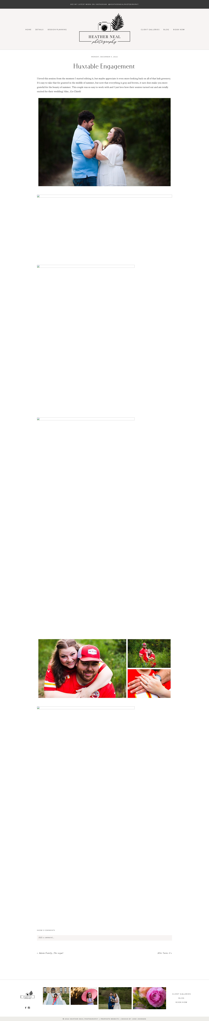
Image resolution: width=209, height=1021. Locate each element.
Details (39, 29)
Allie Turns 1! (163, 953)
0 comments (46, 930)
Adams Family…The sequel (51, 953)
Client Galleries (150, 29)
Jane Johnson (139, 1019)
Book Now (179, 29)
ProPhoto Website (110, 1019)
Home (28, 29)
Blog (166, 29)
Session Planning (57, 29)
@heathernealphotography (123, 4)
